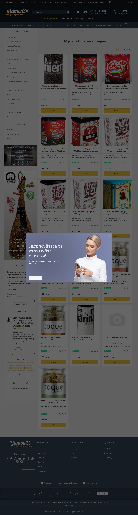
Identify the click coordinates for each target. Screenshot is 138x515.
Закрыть (35, 278)
